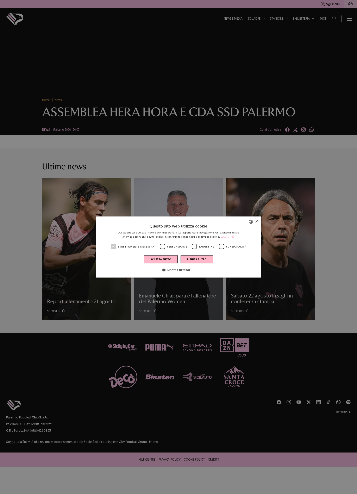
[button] (178, 270)
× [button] (256, 221)
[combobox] (251, 221)
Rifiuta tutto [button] (197, 259)
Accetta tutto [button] (160, 259)
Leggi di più (228, 236)
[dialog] (178, 247)
